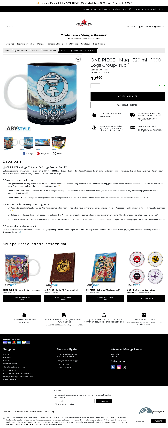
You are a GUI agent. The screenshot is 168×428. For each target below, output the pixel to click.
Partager (29, 153)
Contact (7, 361)
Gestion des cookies (64, 364)
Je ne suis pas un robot (66, 404)
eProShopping (49, 412)
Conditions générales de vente (14, 367)
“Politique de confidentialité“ (23, 424)
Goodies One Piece (50, 51)
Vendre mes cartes (10, 380)
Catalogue (7, 357)
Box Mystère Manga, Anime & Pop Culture (18, 376)
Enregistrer (44, 153)
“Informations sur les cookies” (114, 422)
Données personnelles (65, 368)
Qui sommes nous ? (11, 364)
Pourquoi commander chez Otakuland (17, 373)
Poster (59, 153)
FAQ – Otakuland (10, 370)
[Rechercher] (39, 26)
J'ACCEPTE (158, 421)
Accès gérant (159, 412)
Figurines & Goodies (21, 51)
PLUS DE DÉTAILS (146, 298)
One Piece (35, 51)
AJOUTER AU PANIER (127, 96)
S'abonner (104, 401)
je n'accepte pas (138, 421)
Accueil (7, 51)
